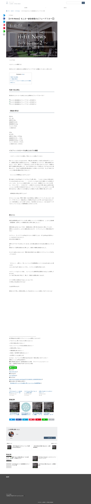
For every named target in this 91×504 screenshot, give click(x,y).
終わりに (12, 82)
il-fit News (11, 15)
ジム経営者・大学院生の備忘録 (47, 502)
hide (23, 74)
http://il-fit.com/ (13, 371)
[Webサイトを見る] (17, 434)
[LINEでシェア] (4, 31)
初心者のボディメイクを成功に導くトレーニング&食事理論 (25, 383)
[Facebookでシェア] (4, 19)
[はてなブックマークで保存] (4, 22)
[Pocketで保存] (4, 25)
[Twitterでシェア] (4, 15)
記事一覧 (50, 437)
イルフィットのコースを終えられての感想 (20, 80)
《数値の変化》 (14, 79)
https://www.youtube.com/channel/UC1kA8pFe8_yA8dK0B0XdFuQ (25, 379)
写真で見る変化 (14, 77)
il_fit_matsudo (12, 375)
